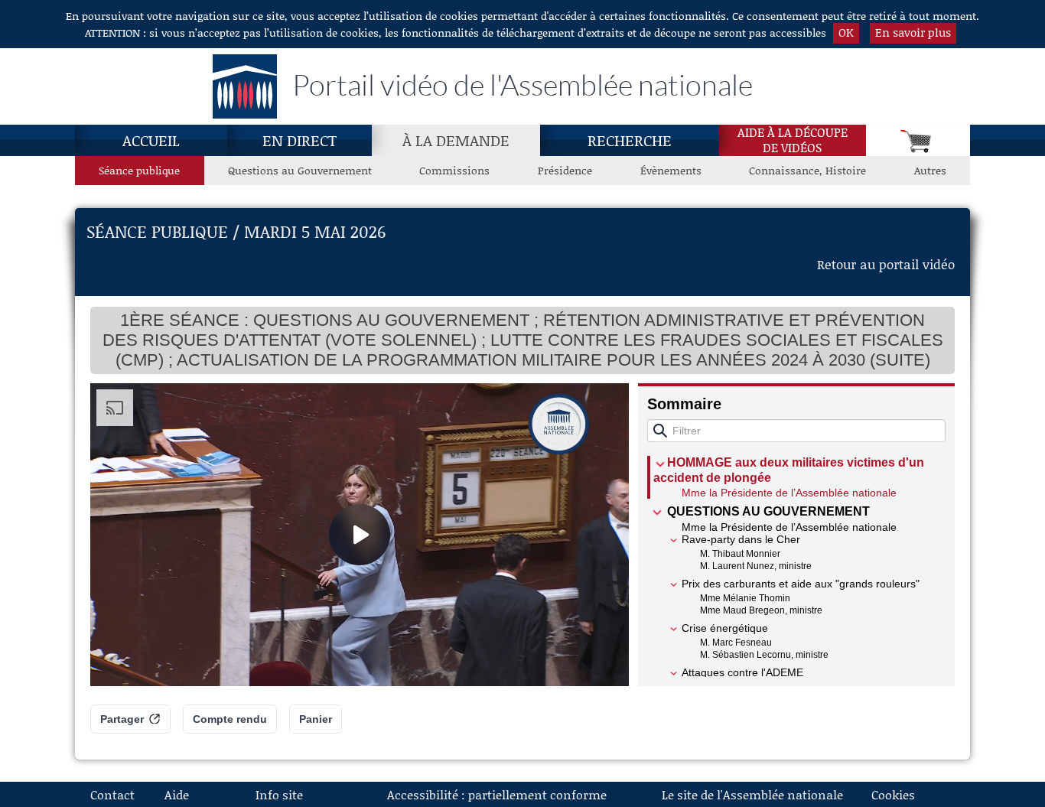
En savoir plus (913, 32)
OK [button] (846, 32)
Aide (176, 794)
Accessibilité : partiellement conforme (497, 794)
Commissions (454, 170)
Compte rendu (230, 719)
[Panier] (918, 140)
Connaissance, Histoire (807, 170)
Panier (315, 719)
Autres (930, 170)
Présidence (565, 170)
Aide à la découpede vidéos (792, 140)
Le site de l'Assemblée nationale (752, 794)
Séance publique (139, 170)
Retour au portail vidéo (886, 264)
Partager (122, 719)
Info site (279, 794)
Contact (112, 794)
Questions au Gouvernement (300, 170)
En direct (299, 140)
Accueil (151, 140)
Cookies (893, 794)
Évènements (671, 170)
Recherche (630, 140)
